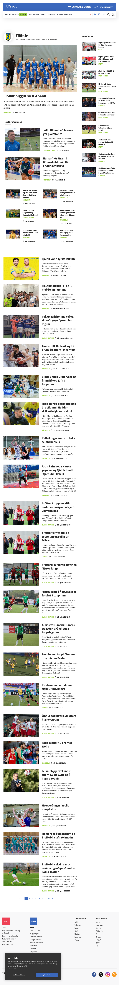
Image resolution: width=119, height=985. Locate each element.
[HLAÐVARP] (94, 14)
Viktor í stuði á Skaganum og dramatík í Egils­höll (30, 213)
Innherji (98, 922)
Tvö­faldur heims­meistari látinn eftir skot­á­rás (105, 142)
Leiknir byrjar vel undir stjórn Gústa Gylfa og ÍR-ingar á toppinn (57, 775)
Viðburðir (99, 931)
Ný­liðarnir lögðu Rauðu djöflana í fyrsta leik (107, 86)
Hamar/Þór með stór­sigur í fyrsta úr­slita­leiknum (67, 193)
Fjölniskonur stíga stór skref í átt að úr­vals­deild (30, 233)
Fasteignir (99, 925)
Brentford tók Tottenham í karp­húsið (105, 128)
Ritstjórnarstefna (36, 940)
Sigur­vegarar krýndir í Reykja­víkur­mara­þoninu (107, 45)
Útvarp (76, 940)
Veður (98, 934)
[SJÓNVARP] (99, 14)
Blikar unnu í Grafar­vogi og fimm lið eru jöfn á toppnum (59, 381)
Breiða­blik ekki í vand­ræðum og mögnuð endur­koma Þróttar (58, 868)
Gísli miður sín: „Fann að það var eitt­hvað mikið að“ (106, 156)
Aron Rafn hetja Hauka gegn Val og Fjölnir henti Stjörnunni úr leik (57, 470)
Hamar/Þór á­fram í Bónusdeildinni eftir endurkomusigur (56, 162)
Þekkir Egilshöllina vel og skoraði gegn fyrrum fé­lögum (57, 320)
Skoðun (77, 934)
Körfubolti (7, 112)
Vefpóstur (33, 952)
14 (49, 899)
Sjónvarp (77, 937)
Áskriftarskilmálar (36, 943)
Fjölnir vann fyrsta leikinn (58, 259)
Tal (97, 946)
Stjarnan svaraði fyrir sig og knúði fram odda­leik (66, 233)
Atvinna (98, 928)
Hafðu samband (36, 937)
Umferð (33, 949)
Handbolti (64, 238)
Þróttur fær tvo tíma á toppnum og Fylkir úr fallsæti (55, 537)
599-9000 (9, 945)
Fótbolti (45, 557)
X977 (98, 943)
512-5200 (37, 931)
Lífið (76, 931)
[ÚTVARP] (104, 14)
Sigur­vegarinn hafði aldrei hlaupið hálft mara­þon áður (106, 59)
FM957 (98, 940)
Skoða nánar (12, 969)
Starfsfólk (33, 946)
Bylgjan (98, 937)
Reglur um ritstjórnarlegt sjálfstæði (11, 932)
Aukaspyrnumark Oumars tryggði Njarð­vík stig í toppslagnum (58, 629)
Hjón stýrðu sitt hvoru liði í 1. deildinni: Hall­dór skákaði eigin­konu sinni (59, 408)
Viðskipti (77, 925)
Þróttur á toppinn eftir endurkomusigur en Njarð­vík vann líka (58, 507)
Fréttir (76, 922)
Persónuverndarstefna (10, 936)
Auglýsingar (34, 934)
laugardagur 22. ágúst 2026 (81, 7)
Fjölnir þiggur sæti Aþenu (24, 96)
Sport (76, 928)
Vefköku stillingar (19, 975)
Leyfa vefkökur (47, 975)
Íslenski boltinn (49, 150)
